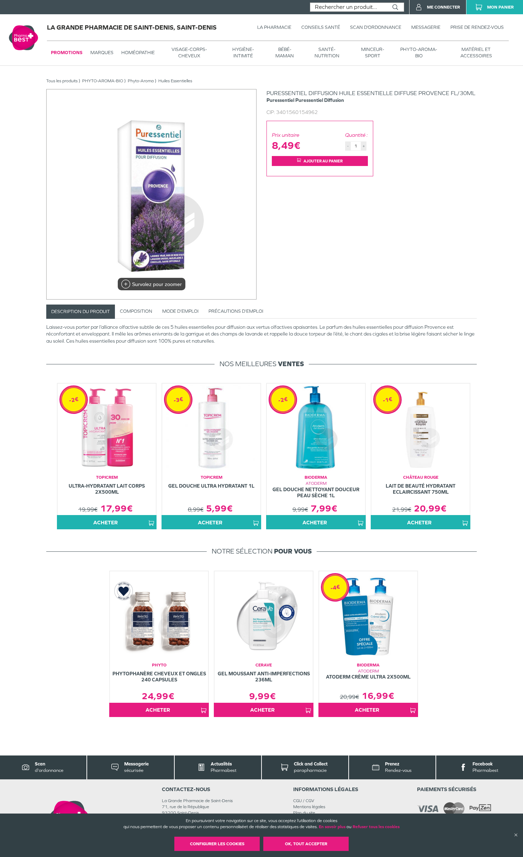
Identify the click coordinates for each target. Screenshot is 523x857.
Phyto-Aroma (141, 80)
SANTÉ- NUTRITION (327, 52)
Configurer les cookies (217, 843)
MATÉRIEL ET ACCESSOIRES (476, 52)
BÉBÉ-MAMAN (284, 52)
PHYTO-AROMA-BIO (418, 52)
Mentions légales (309, 806)
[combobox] (348, 7)
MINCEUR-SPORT (372, 52)
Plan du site (304, 812)
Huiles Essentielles (175, 80)
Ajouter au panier (323, 161)
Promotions (67, 52)
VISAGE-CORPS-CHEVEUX (189, 52)
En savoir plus (332, 826)
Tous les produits (62, 80)
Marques (101, 52)
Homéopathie (138, 52)
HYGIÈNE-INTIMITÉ (243, 52)
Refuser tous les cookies (376, 826)
